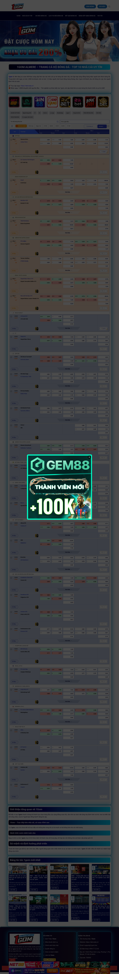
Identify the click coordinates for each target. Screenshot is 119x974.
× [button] (89, 457)
